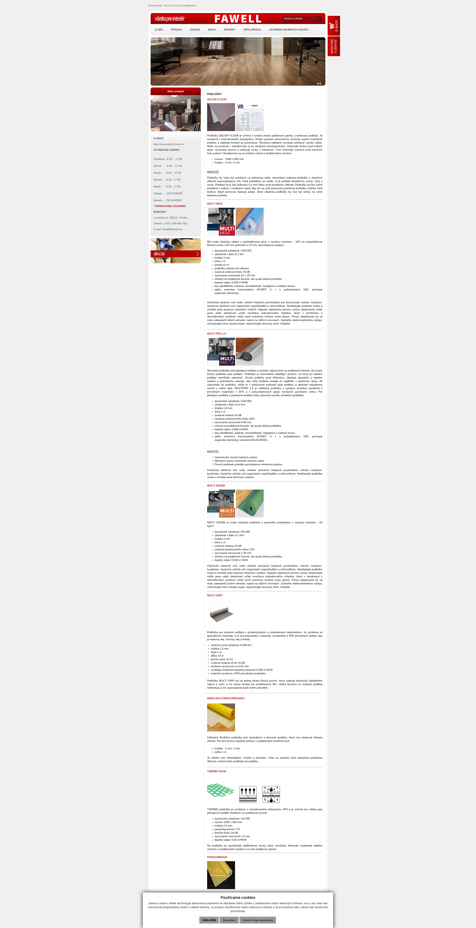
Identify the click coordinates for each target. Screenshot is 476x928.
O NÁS (159, 29)
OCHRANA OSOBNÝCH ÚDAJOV (288, 29)
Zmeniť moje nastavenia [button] (257, 920)
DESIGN (195, 29)
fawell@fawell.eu (188, 5)
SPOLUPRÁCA (252, 29)
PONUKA (176, 29)
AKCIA (212, 29)
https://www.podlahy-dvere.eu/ (169, 144)
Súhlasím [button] (209, 920)
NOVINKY (229, 29)
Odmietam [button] (229, 920)
